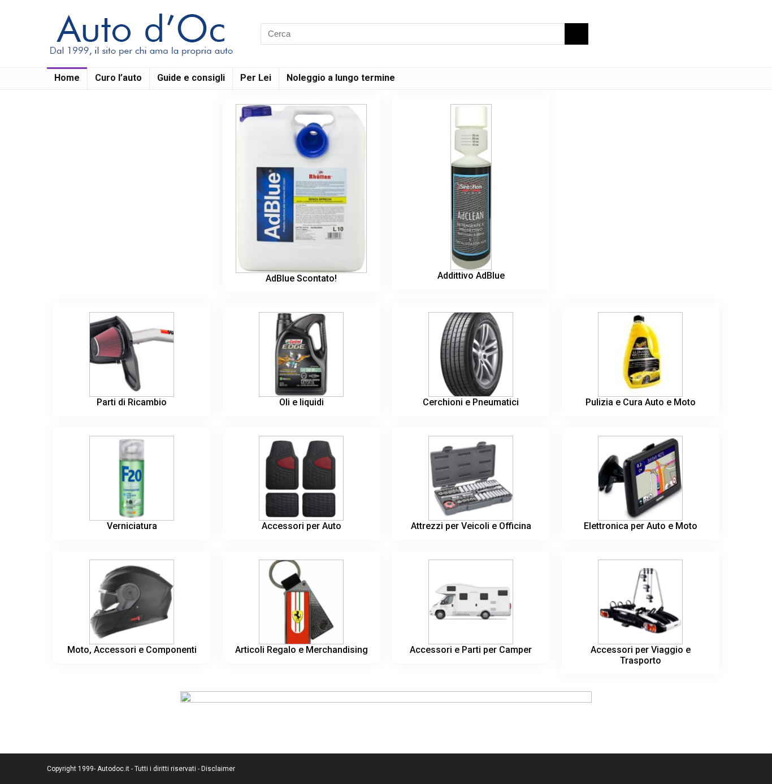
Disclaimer (218, 769)
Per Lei (255, 77)
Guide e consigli (191, 77)
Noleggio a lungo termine (341, 77)
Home (67, 77)
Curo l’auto (118, 77)
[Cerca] (576, 34)
